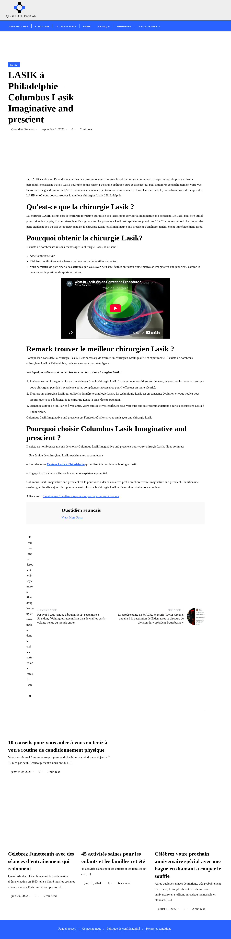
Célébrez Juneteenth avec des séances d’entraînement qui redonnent (41, 861)
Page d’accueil (67, 928)
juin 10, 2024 (93, 883)
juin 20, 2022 (19, 896)
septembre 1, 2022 (53, 129)
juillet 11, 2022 (167, 909)
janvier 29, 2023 (21, 771)
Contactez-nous (91, 928)
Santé (14, 65)
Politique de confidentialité (123, 928)
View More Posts (72, 517)
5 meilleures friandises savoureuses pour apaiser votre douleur (81, 496)
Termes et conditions (158, 928)
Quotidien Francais (23, 129)
